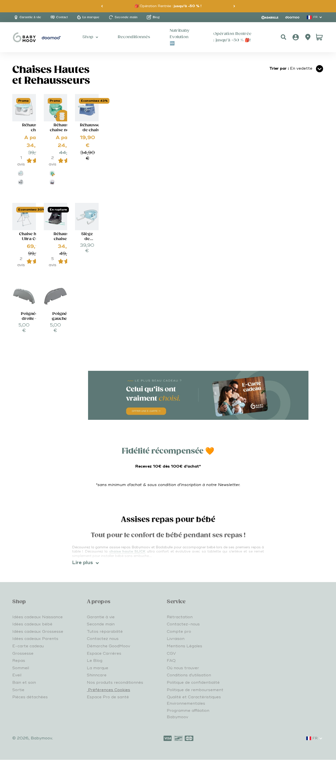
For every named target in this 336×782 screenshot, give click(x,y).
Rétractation (180, 617)
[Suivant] (234, 6)
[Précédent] (102, 6)
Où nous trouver (183, 668)
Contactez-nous (183, 624)
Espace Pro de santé (108, 697)
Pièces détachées (30, 697)
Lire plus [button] (82, 562)
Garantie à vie (101, 617)
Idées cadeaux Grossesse (37, 631)
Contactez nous (103, 638)
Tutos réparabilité (105, 631)
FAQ (171, 660)
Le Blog (94, 660)
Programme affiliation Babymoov (188, 713)
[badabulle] (270, 17)
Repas (18, 660)
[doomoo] (292, 17)
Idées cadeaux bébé (32, 624)
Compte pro (179, 631)
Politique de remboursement (195, 689)
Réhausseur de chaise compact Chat (92, 132)
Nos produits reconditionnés (115, 682)
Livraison (175, 638)
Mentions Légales (184, 646)
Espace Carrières (104, 653)
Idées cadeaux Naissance (37, 617)
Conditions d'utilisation (189, 675)
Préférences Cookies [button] (108, 689)
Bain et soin (24, 682)
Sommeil (20, 668)
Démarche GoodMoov (108, 646)
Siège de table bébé (87, 241)
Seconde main (101, 624)
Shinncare (97, 675)
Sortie (18, 689)
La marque (97, 668)
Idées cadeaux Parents (35, 638)
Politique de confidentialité (193, 682)
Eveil (16, 675)
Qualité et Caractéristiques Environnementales (194, 700)
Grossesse (22, 653)
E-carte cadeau (28, 646)
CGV (171, 653)
